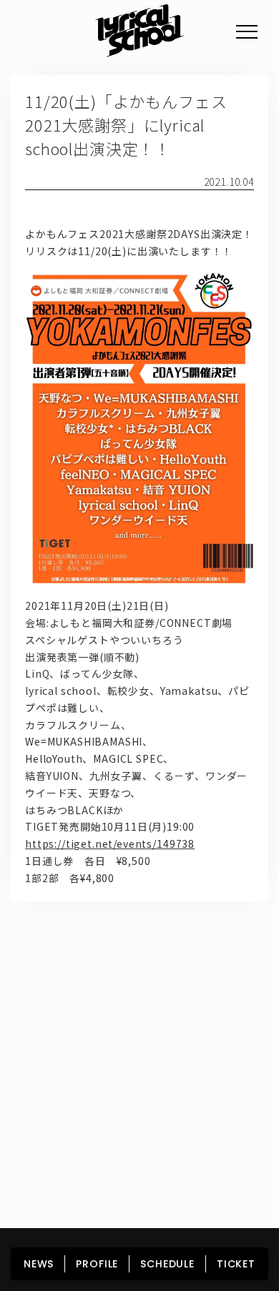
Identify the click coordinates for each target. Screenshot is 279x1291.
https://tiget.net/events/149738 (110, 843)
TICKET (236, 1264)
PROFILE (97, 1264)
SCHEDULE (167, 1264)
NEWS (39, 1264)
